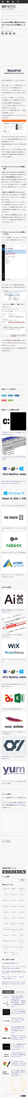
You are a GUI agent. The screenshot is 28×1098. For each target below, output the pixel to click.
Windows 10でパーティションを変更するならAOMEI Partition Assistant (12, 575)
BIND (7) (14, 888)
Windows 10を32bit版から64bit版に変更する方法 (13, 505)
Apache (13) (6, 888)
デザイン (8, 19)
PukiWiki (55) (6, 929)
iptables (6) (13, 906)
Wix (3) (21, 935)
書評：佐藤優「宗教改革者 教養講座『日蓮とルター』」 (13, 972)
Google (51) (21, 900)
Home (2, 19)
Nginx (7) (13, 917)
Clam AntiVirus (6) (21, 889)
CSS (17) (6, 894)
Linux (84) (21, 912)
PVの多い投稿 (8, 992)
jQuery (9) (6, 912)
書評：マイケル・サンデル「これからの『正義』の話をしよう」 (13, 977)
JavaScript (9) (21, 906)
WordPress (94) (6, 941)
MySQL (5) (6, 917)
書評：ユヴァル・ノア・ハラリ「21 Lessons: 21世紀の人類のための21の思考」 (14, 967)
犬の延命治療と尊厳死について (10, 963)
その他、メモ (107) (13, 953)
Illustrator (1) (6, 906)
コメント (3, 810)
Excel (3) (21, 894)
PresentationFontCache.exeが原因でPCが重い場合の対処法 (13, 458)
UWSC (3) (13, 935)
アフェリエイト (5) (21, 941)
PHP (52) (6, 923)
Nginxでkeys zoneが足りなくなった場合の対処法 (13, 552)
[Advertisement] (14, 50)
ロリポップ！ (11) (21, 947)
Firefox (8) (13, 900)
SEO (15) (21, 929)
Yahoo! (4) (13, 941)
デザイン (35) (13, 946)
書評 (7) (6, 952)
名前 (2, 835)
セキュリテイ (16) (6, 947)
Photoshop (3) (21, 917)
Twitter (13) (6, 935)
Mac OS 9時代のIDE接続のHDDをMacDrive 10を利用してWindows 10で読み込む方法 (13, 482)
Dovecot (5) (14, 894)
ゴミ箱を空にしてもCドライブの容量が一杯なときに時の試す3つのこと (13, 433)
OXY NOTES (5, 1095)
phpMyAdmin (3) (14, 924)
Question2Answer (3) (14, 930)
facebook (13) (6, 900)
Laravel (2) (13, 912)
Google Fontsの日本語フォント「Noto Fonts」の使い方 (13, 529)
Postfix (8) (21, 923)
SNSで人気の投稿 (20, 992)
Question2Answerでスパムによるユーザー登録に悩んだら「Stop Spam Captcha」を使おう (13, 983)
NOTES (8, 6)
